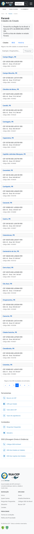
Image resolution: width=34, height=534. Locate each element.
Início (3, 495)
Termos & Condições (7, 515)
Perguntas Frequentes (8, 501)
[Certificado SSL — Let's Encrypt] (7, 527)
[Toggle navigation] (31, 4)
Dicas (4, 9)
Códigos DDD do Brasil (25, 501)
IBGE (13, 43)
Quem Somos (5, 498)
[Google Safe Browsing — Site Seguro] (3, 527)
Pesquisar (28, 51)
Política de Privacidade (8, 518)
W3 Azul (7, 480)
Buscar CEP (21, 504)
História (21, 43)
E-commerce (24, 9)
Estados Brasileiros (24, 498)
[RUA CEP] (7, 4)
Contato (3, 507)
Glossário (4, 504)
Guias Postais (13, 9)
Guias (20, 495)
